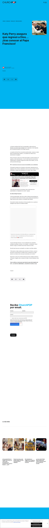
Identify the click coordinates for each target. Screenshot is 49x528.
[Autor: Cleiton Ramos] (15, 449)
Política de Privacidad (16, 522)
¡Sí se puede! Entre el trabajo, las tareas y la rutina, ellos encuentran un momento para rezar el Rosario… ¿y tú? (7, 462)
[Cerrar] (47, 523)
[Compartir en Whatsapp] (8, 79)
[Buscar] (44, 2)
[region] (24, 523)
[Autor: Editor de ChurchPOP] (3, 68)
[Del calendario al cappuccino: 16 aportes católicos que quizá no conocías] (30, 444)
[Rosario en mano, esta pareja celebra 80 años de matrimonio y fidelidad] (19, 444)
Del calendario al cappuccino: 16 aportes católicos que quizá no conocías (30, 461)
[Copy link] (16, 79)
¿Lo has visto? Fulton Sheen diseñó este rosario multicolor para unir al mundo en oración (41, 461)
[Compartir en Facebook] (4, 79)
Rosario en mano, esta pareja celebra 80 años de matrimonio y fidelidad (18, 461)
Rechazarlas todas (36, 523)
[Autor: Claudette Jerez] (26, 449)
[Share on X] (12, 79)
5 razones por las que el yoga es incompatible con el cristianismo (25, 164)
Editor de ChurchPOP (8, 67)
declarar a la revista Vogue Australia (17, 147)
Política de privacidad (18, 321)
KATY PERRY (23, 239)
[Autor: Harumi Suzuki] (4, 449)
